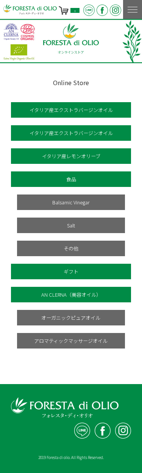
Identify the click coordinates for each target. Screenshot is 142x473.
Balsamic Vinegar (71, 202)
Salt (71, 225)
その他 (71, 248)
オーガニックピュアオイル (70, 317)
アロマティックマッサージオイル (71, 340)
